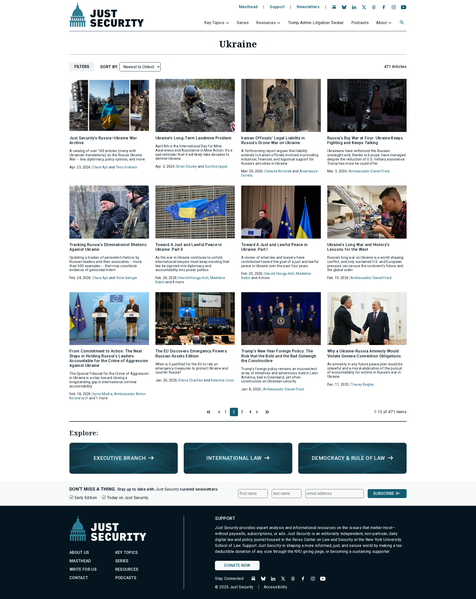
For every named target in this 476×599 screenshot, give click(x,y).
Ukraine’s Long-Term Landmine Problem (193, 138)
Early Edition (86, 497)
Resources (266, 22)
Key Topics (214, 22)
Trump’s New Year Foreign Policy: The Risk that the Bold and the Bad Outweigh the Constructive (278, 356)
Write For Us (83, 569)
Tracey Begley (362, 384)
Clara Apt (100, 167)
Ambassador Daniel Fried (369, 171)
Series (243, 22)
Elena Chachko (191, 380)
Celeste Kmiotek (278, 171)
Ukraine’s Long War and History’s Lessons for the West (358, 247)
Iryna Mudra (102, 394)
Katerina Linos (222, 380)
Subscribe (383, 493)
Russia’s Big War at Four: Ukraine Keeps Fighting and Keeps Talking (365, 140)
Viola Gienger (127, 278)
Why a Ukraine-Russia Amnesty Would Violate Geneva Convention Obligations (364, 353)
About (381, 22)
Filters (81, 66)
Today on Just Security (127, 497)
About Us (79, 552)
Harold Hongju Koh (193, 278)
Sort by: (109, 66)
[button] (402, 23)
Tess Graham (126, 167)
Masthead (248, 7)
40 (267, 412)
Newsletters (308, 7)
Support (277, 7)
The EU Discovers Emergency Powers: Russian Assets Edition (191, 353)
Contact (78, 577)
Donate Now (237, 565)
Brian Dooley (187, 166)
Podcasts (360, 22)
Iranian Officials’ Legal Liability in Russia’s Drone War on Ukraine (273, 140)
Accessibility (275, 587)
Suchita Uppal (216, 166)
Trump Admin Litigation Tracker (316, 22)
